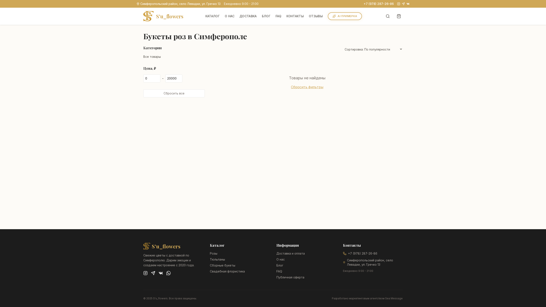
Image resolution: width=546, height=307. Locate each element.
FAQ (278, 16)
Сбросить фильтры (307, 87)
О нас (229, 16)
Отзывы (316, 16)
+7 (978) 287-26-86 (379, 4)
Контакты (295, 16)
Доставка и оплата (290, 253)
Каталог (212, 16)
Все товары (152, 56)
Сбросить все (174, 93)
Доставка (248, 16)
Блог (266, 16)
